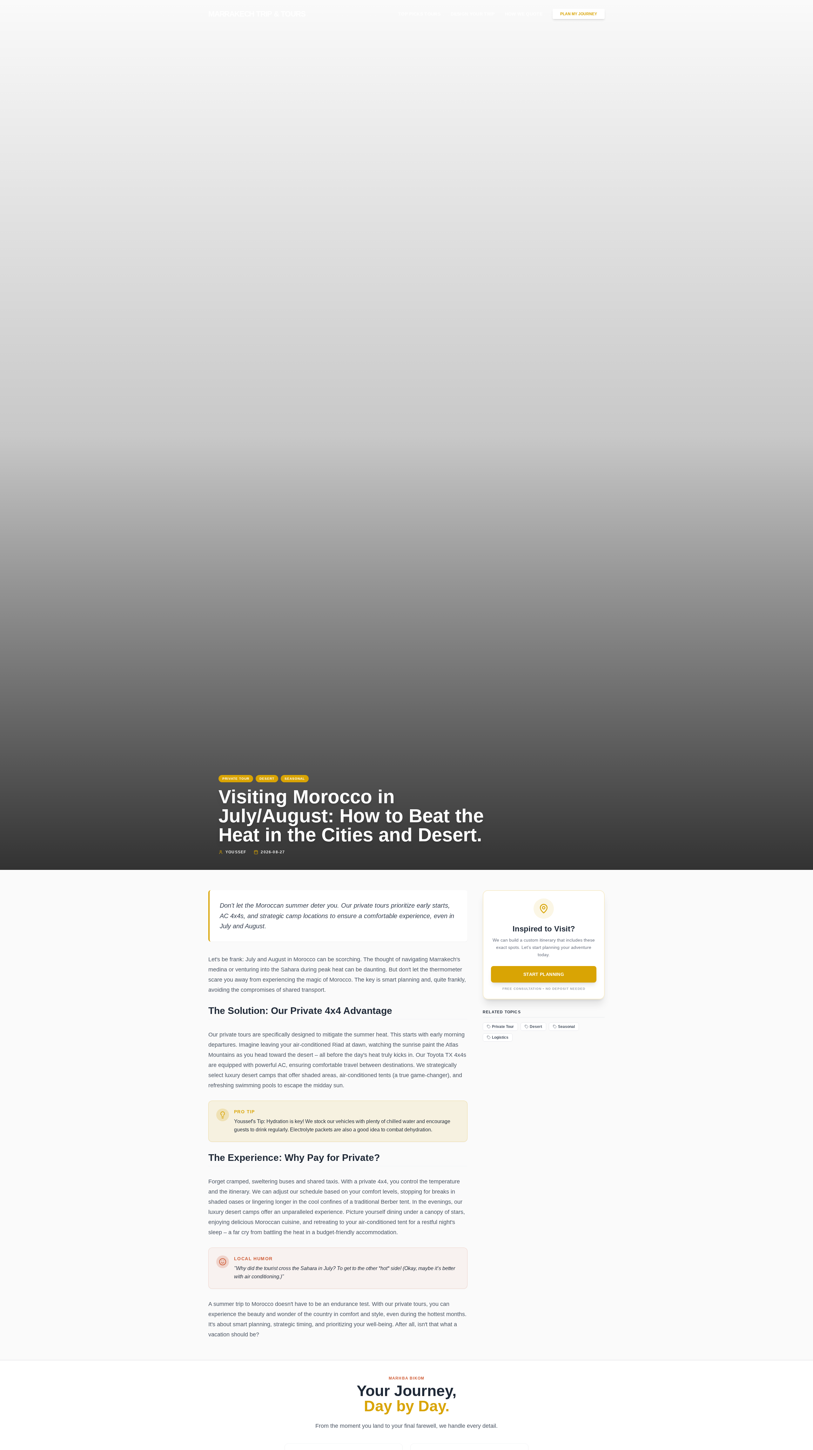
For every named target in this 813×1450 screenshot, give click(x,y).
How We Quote (523, 14)
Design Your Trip (473, 14)
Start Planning (543, 974)
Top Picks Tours (419, 14)
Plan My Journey (578, 14)
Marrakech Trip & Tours (257, 14)
